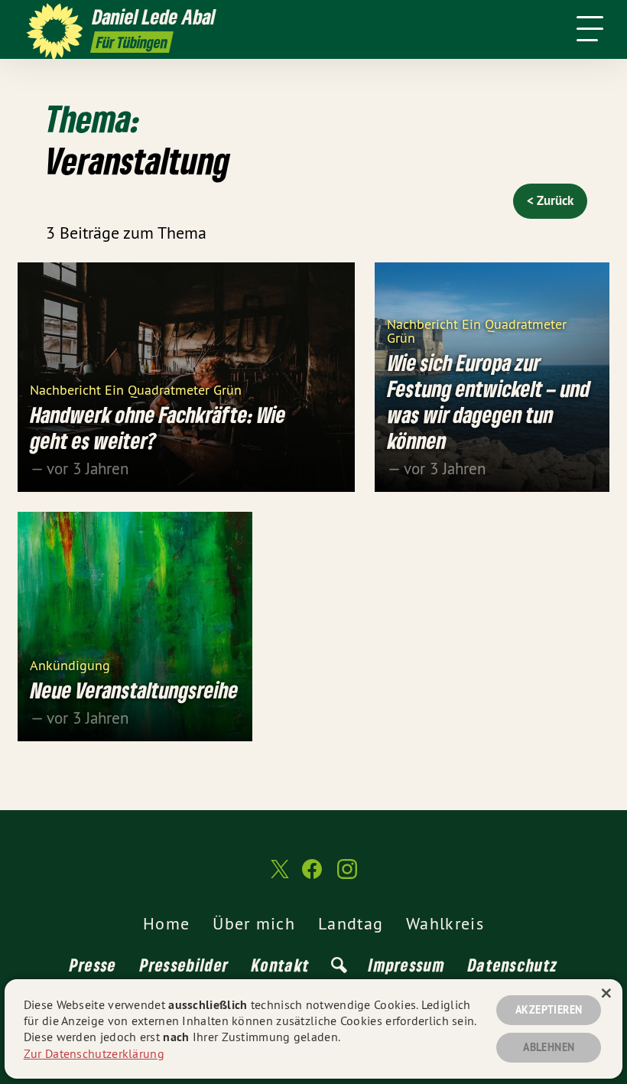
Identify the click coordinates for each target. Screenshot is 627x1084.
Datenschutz (512, 964)
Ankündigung (70, 664)
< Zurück (550, 200)
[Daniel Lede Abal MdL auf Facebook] (312, 876)
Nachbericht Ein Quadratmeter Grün (136, 389)
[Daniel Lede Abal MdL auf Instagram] (347, 876)
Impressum (407, 964)
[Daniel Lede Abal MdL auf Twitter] (278, 876)
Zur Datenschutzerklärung (94, 1053)
